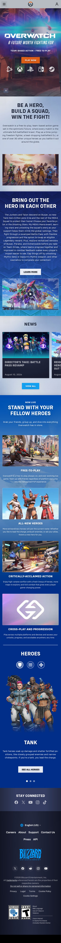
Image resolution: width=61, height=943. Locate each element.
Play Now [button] (30, 60)
